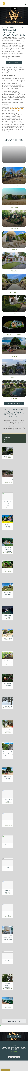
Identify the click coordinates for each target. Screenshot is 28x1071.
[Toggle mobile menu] (25, 4)
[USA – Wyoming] (7, 997)
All (5, 457)
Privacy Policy (14, 1051)
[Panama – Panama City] (7, 904)
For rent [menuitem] (6, 439)
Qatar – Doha (7, 456)
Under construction (8, 686)
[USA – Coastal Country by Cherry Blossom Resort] (7, 927)
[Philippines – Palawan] (7, 720)
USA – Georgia (8, 844)
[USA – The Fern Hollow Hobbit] (7, 652)
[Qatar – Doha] (7, 447)
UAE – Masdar (8, 960)
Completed (8, 457)
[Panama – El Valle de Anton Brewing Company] (7, 743)
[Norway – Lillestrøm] (7, 516)
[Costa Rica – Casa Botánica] (7, 813)
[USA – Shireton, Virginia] (7, 607)
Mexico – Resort (8, 570)
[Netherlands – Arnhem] (7, 768)
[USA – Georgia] (7, 836)
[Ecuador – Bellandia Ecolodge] (7, 974)
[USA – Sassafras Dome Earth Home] (7, 493)
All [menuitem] (4, 435)
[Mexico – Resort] (7, 561)
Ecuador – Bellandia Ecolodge (8, 985)
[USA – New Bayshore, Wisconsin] (7, 538)
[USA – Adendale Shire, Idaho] (7, 584)
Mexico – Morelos (8, 638)
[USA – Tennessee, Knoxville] (7, 470)
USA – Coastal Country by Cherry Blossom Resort (8, 937)
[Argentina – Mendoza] (7, 881)
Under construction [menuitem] (9, 442)
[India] (7, 859)
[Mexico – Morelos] (7, 629)
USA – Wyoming (7, 1006)
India (8, 867)
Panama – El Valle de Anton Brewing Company (8, 753)
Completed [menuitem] (7, 437)
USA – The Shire (8, 706)
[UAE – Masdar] (7, 952)
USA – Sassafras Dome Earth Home (8, 503)
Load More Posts (14, 1021)
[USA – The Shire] (7, 698)
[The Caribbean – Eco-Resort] (7, 675)
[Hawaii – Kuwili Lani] (7, 790)
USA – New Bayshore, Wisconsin (8, 549)
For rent (10, 482)
